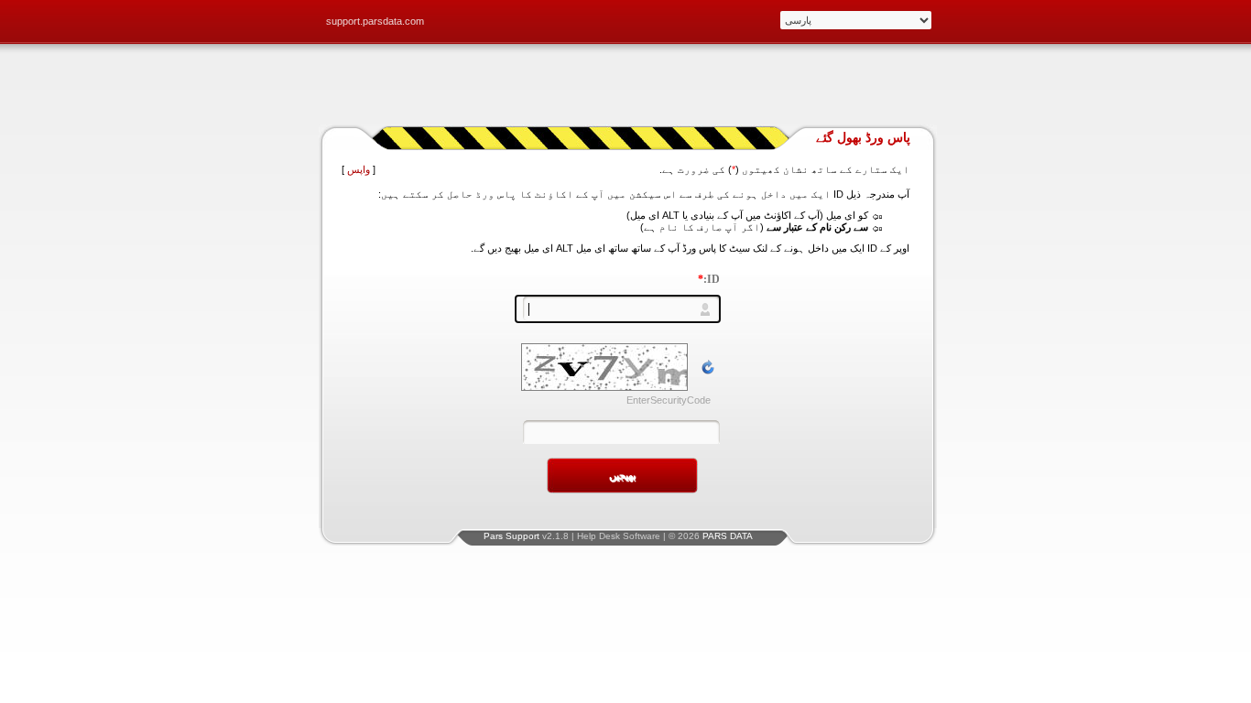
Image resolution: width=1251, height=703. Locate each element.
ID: (709, 279)
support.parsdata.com (375, 21)
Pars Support (511, 536)
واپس (358, 169)
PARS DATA (727, 536)
